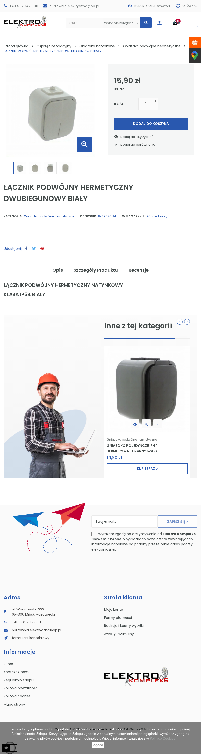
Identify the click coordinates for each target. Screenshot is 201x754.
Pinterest (42, 248)
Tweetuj (34, 248)
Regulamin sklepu (19, 680)
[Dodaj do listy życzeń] (135, 423)
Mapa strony (14, 704)
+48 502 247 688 (23, 6)
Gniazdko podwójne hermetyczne (49, 216)
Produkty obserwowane (152, 6)
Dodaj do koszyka (151, 123)
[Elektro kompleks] (25, 23)
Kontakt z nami (16, 672)
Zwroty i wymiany (119, 633)
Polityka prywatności (21, 688)
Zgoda (98, 745)
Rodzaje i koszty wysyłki (124, 625)
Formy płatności (118, 617)
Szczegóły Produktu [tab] (96, 270)
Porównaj (189, 6)
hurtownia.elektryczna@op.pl (74, 6)
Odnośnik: (88, 216)
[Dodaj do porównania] (157, 423)
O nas (9, 663)
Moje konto (113, 609)
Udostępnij (26, 248)
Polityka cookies (17, 696)
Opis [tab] (57, 270)
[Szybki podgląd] (146, 423)
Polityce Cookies (162, 738)
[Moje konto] (161, 23)
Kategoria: (13, 216)
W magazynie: (133, 216)
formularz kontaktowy (30, 637)
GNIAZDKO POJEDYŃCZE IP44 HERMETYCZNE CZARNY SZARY (132, 448)
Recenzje (139, 270)
